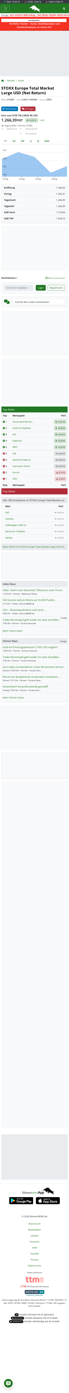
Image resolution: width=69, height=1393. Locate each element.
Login (41, 287)
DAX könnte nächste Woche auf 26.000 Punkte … (30, 600)
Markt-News (11, 108)
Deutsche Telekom (15, 531)
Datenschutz (34, 1265)
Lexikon (34, 1235)
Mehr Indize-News (12, 630)
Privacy (34, 1259)
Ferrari (16, 472)
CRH (15, 478)
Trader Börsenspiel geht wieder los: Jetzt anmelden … (32, 619)
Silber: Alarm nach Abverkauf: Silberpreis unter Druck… (33, 590)
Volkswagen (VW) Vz (15, 525)
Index (21, 80)
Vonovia (9, 518)
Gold (55, 1)
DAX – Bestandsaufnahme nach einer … (24, 609)
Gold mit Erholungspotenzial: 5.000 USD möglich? (30, 647)
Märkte (11, 80)
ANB (34, 1247)
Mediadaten (34, 1229)
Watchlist (12, 128)
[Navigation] (5, 9)
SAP (7, 512)
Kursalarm (31, 133)
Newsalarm (31, 128)
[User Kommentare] (8, 1383)
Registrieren (56, 287)
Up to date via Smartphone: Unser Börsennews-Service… (34, 666)
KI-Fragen (29, 108)
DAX (13, 1)
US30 (34, 1)
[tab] (5, 141)
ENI (14, 434)
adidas (9, 537)
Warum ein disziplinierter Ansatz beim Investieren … (31, 676)
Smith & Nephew (22, 428)
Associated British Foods (23, 421)
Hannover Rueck (21, 466)
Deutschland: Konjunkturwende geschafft (25, 686)
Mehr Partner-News (13, 697)
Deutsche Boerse (22, 459)
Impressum (34, 1223)
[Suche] (64, 9)
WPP (15, 447)
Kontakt (34, 1253)
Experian (17, 440)
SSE (14, 453)
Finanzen (34, 1241)
